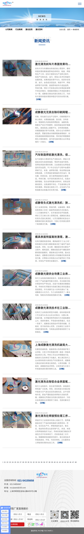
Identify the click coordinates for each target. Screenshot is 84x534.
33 (36, 462)
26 (18, 462)
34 (39, 462)
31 (31, 462)
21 (5, 462)
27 (20, 462)
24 (13, 462)
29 (26, 462)
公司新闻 (8, 29)
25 (15, 462)
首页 (68, 29)
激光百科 (39, 29)
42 (60, 462)
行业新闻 (18, 29)
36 (44, 462)
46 (70, 462)
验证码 (30, 519)
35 (41, 462)
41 (57, 462)
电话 (29, 514)
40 (55, 462)
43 (62, 462)
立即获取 (14, 524)
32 (34, 462)
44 (65, 462)
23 (10, 462)
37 (47, 462)
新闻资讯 (76, 29)
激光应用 (28, 29)
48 (76, 462)
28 (23, 462)
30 (28, 462)
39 (52, 462)
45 (68, 462)
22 (7, 462)
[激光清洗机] (8, 4)
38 (49, 462)
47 (73, 462)
